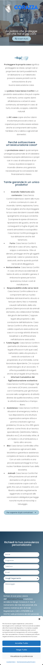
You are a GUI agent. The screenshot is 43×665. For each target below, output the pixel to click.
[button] (39, 619)
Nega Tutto (21, 650)
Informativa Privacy (15, 599)
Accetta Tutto (21, 643)
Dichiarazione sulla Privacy (26, 662)
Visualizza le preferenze (21, 656)
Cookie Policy (11, 662)
